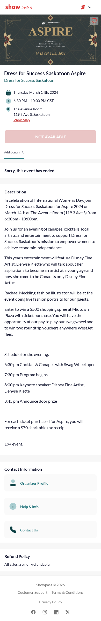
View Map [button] (21, 120)
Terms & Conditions (67, 592)
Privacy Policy (50, 602)
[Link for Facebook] (33, 612)
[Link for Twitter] (67, 612)
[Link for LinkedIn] (56, 612)
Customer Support (32, 592)
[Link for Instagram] (44, 612)
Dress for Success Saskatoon (29, 80)
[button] (14, 154)
